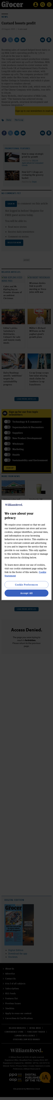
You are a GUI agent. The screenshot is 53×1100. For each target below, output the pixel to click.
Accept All (26, 593)
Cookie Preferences (26, 584)
